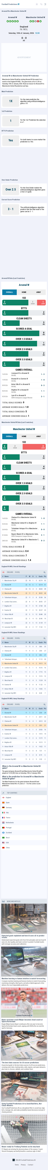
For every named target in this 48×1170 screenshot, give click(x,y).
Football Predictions (10, 4)
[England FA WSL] (44, 572)
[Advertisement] (24, 57)
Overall (9, 292)
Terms (17, 1165)
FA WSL (17, 572)
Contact (30, 1165)
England (10, 572)
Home (24, 292)
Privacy (23, 1165)
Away (38, 292)
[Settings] (41, 4)
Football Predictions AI (28, 1160)
